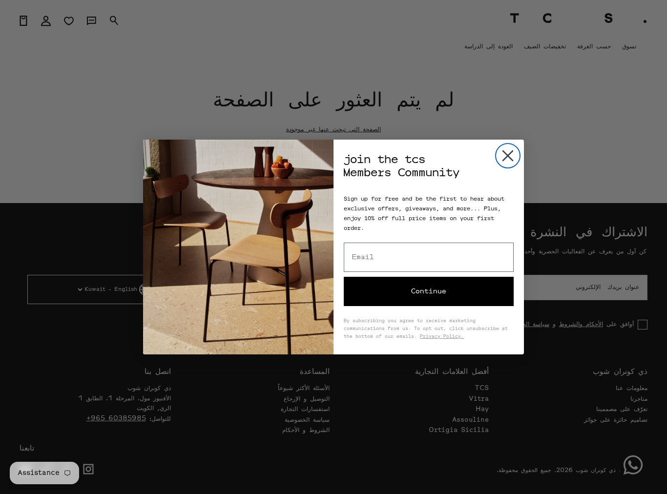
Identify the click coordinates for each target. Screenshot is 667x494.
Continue (428, 291)
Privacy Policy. (442, 337)
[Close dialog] (508, 156)
